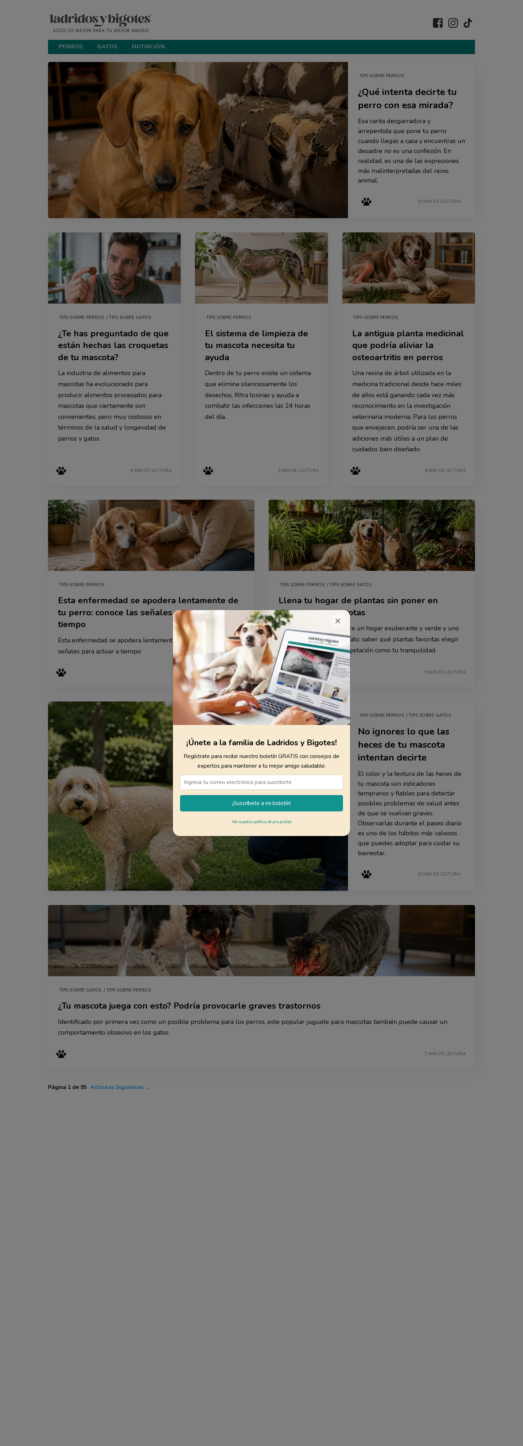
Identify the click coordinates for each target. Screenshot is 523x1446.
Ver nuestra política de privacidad (261, 822)
